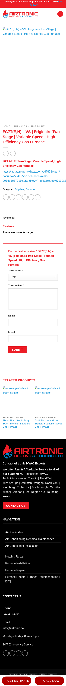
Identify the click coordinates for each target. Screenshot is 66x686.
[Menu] (60, 14)
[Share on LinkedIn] (37, 197)
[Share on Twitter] (18, 197)
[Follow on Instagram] (12, 653)
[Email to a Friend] (25, 197)
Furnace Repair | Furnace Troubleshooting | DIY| (32, 579)
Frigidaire (37, 126)
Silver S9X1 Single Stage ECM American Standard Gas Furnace (16, 423)
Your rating (15, 270)
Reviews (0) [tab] (9, 218)
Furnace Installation (17, 563)
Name (11, 315)
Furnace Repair (15, 570)
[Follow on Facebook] (6, 653)
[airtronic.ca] (20, 14)
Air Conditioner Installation (21, 545)
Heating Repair (14, 556)
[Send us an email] (25, 653)
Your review (16, 285)
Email (11, 332)
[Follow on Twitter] (18, 653)
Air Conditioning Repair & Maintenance (29, 538)
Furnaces (20, 126)
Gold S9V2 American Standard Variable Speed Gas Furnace (48, 423)
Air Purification (14, 532)
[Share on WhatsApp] (6, 197)
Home (6, 126)
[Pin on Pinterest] (31, 197)
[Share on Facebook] (12, 197)
